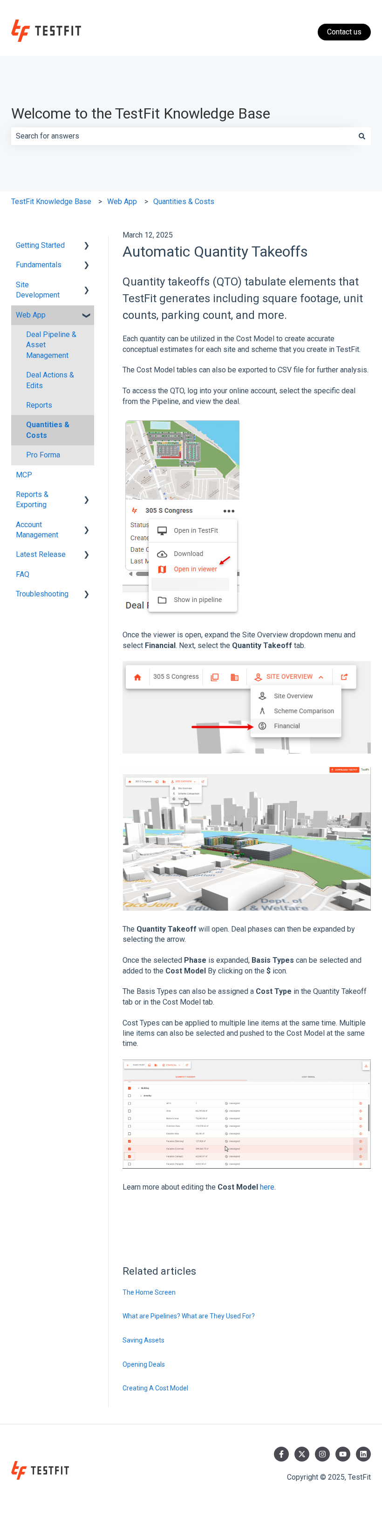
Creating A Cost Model (155, 1388)
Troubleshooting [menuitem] (42, 593)
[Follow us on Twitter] (301, 1454)
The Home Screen (149, 1292)
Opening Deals (144, 1364)
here (267, 1187)
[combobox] (182, 136)
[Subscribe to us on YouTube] (342, 1454)
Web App (122, 201)
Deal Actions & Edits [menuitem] (50, 380)
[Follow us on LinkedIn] (363, 1454)
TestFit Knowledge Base (51, 201)
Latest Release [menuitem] (41, 554)
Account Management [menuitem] (37, 529)
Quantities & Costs (183, 201)
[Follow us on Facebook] (281, 1454)
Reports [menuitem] (39, 405)
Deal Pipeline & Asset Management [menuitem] (51, 345)
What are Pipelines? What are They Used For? (189, 1316)
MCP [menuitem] (24, 474)
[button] (86, 246)
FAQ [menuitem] (22, 574)
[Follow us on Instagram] (322, 1454)
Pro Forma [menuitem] (43, 454)
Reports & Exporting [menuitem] (32, 499)
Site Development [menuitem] (38, 289)
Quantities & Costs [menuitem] (47, 429)
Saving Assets (143, 1340)
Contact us (344, 31)
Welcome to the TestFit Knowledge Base (140, 113)
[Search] (362, 136)
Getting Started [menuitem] (40, 245)
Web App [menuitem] (31, 315)
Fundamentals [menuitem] (38, 264)
